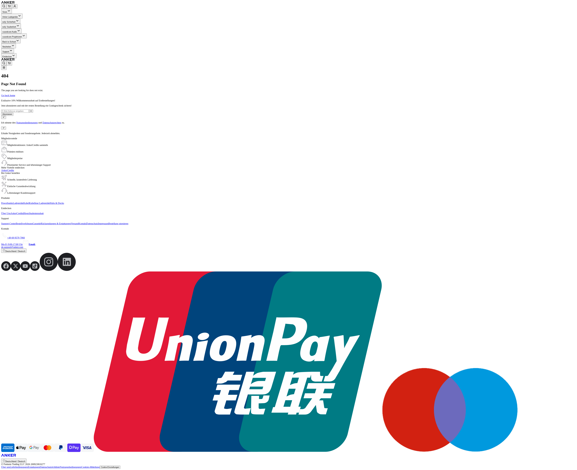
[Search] (4, 6)
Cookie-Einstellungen (110, 467)
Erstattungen (34, 467)
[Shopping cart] (9, 6)
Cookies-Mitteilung (90, 467)
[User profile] (14, 6)
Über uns (5, 467)
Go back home (8, 95)
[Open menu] (4, 68)
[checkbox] (3, 117)
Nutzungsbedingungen (27, 122)
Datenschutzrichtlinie (50, 467)
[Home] (29, 3)
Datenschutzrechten (52, 122)
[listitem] (6, 270)
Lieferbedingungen (19, 467)
